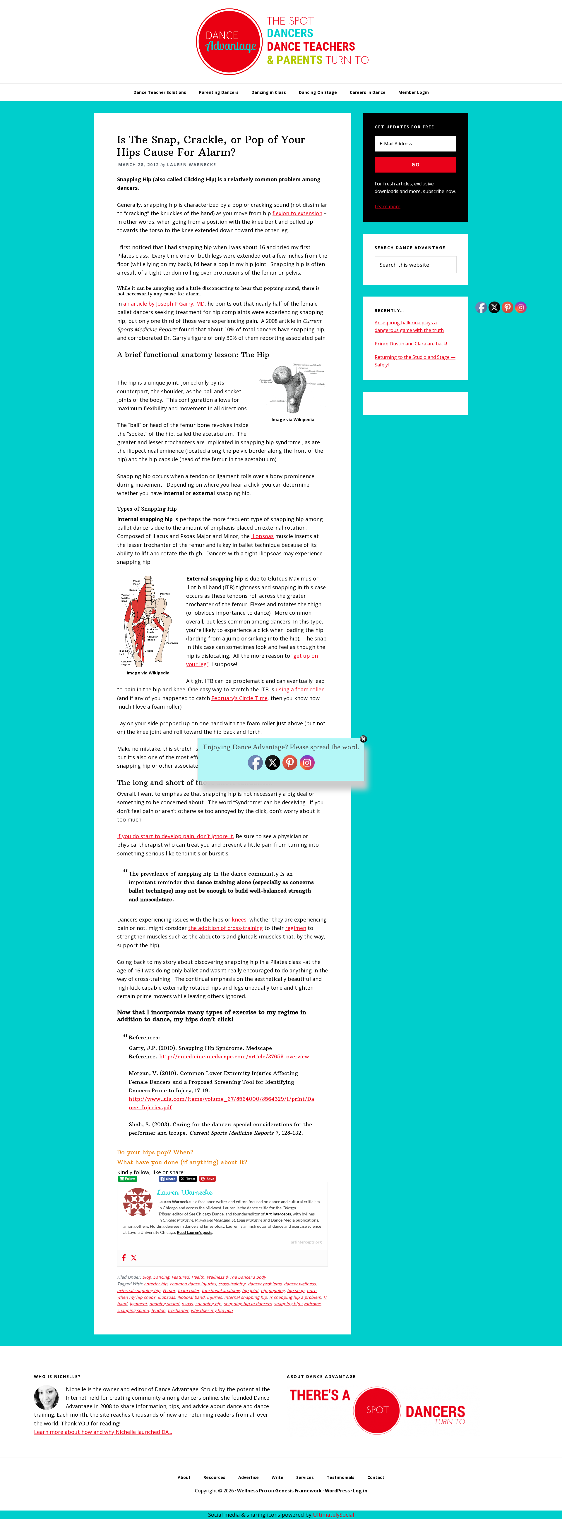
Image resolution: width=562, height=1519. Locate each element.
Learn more (387, 206)
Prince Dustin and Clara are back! (411, 343)
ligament (138, 1303)
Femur (169, 1290)
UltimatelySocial (333, 1514)
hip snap (295, 1290)
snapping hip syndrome (297, 1303)
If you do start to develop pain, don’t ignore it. (175, 836)
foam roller (188, 1290)
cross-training (232, 1283)
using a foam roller (300, 689)
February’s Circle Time (239, 698)
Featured (180, 1277)
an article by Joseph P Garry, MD (164, 303)
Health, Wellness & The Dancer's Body (228, 1277)
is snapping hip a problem (295, 1297)
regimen (295, 927)
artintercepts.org (306, 1241)
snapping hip (208, 1303)
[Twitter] (133, 1258)
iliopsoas (166, 1297)
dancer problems (265, 1283)
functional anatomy (221, 1290)
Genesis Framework (298, 1490)
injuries (214, 1297)
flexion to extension (297, 213)
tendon (158, 1310)
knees (239, 919)
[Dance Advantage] (281, 81)
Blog (146, 1277)
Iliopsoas (262, 536)
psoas (187, 1303)
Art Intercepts (278, 1213)
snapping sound (133, 1310)
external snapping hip (138, 1290)
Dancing (161, 1277)
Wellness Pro (252, 1490)
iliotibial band (191, 1297)
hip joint (250, 1290)
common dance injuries (193, 1283)
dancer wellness (300, 1283)
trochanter (178, 1310)
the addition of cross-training (225, 927)
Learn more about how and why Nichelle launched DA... (103, 1431)
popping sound (164, 1303)
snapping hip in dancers (248, 1303)
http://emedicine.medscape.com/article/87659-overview (234, 1056)
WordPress (337, 1490)
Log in (360, 1490)
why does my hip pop (212, 1310)
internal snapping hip (245, 1297)
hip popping (273, 1290)
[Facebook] (123, 1258)
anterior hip (155, 1283)
